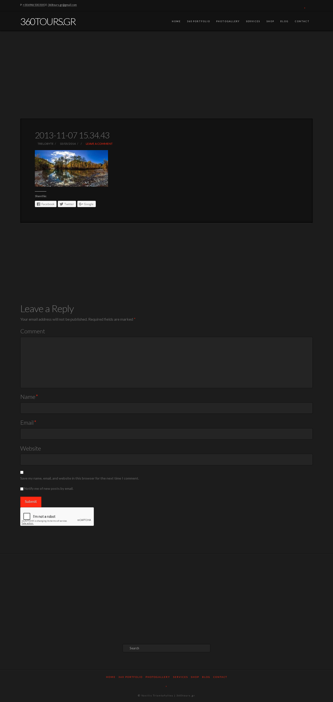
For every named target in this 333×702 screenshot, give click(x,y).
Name (29, 396)
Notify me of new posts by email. (48, 488)
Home (176, 21)
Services (253, 21)
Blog (284, 21)
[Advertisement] (166, 74)
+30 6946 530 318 (33, 4)
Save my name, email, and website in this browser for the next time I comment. (79, 478)
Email (28, 422)
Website (30, 448)
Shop (270, 21)
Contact (302, 21)
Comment (32, 331)
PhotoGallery (228, 21)
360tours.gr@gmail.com (62, 4)
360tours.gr (47, 21)
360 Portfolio (198, 21)
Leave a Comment (99, 143)
